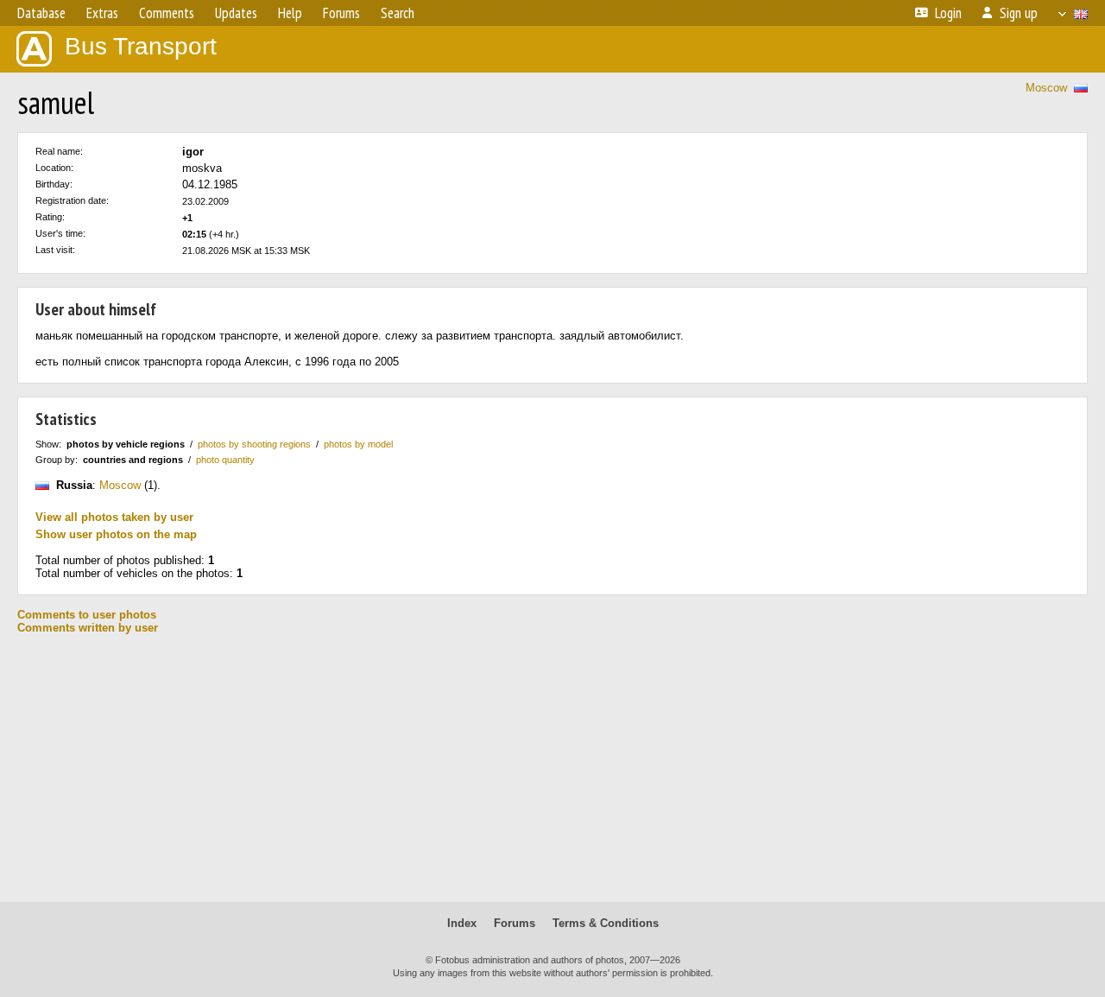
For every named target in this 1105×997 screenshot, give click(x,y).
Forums (514, 923)
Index (462, 923)
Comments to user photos (86, 614)
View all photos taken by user (114, 517)
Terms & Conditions (605, 923)
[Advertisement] (552, 768)
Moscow (1046, 87)
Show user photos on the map (116, 534)
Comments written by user (87, 627)
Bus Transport (141, 46)
